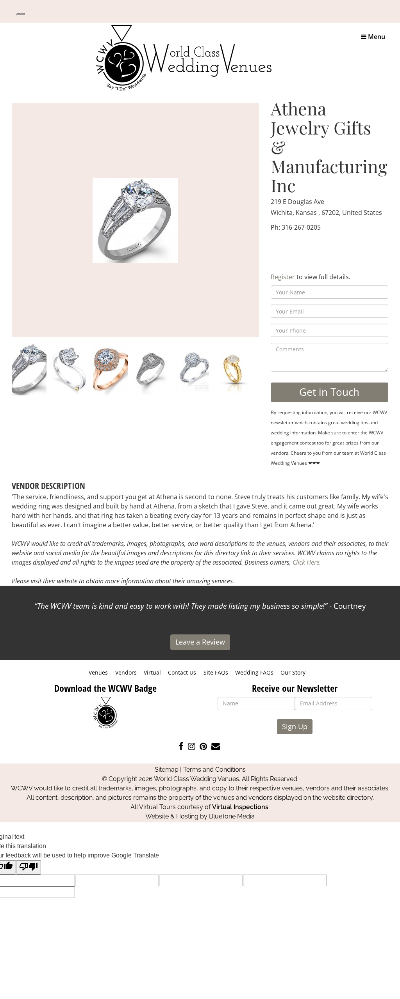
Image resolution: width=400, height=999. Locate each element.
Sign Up (294, 726)
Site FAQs (216, 672)
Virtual (152, 672)
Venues (98, 672)
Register (283, 277)
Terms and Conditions (214, 769)
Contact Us (182, 672)
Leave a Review (200, 642)
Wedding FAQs (254, 672)
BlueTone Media (232, 816)
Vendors (126, 672)
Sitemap (167, 769)
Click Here (306, 562)
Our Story (292, 672)
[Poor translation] (28, 867)
